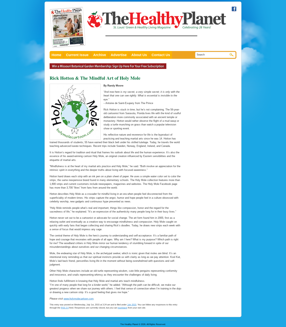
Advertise (119, 55)
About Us (139, 55)
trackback (122, 308)
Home (56, 55)
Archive (99, 55)
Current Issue (77, 55)
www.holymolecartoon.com (79, 298)
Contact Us (161, 55)
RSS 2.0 (65, 308)
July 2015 (131, 304)
